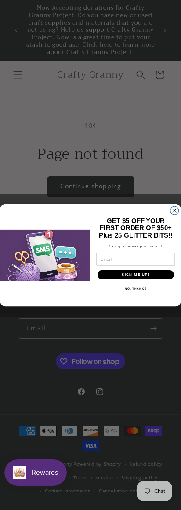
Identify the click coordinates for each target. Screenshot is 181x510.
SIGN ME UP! (136, 274)
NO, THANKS (136, 288)
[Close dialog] (174, 210)
